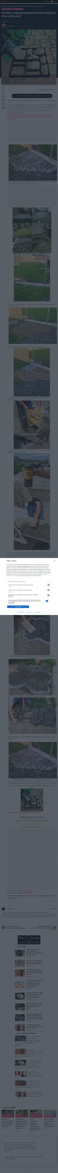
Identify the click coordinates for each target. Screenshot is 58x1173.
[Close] (55, 561)
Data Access (29, 612)
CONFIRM (18, 606)
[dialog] (29, 586)
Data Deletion (20, 612)
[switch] (48, 585)
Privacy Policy (37, 612)
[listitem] (29, 581)
